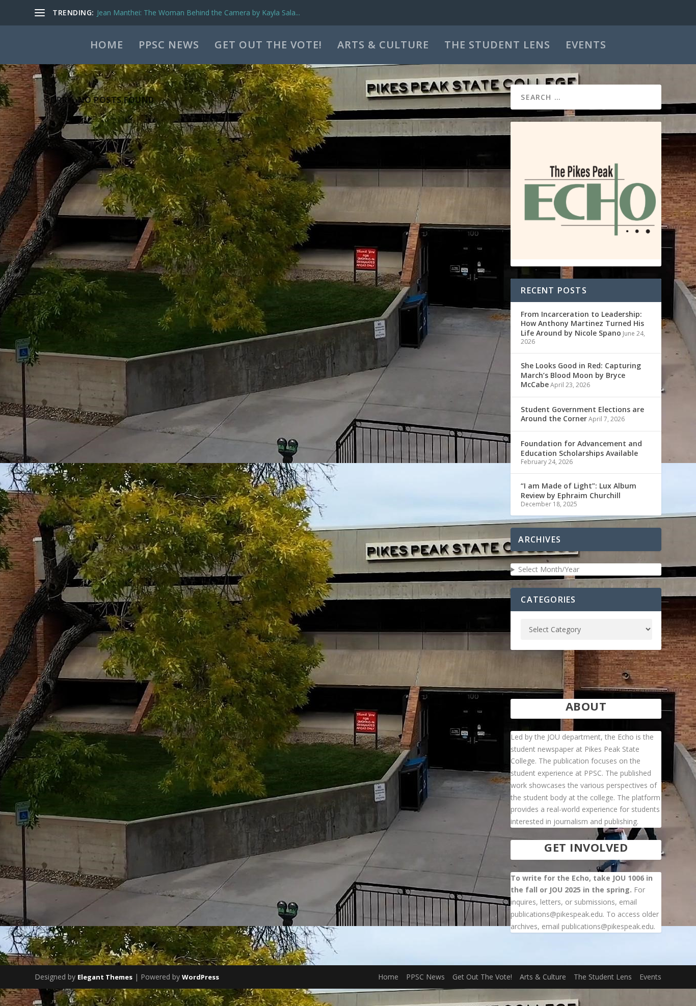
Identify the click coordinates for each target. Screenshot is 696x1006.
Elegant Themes (104, 977)
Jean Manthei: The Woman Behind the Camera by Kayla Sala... (198, 12)
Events (586, 44)
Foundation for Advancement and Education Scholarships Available (581, 448)
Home (106, 44)
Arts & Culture (383, 44)
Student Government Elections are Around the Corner (582, 413)
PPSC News (169, 44)
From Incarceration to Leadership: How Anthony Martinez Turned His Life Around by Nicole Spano (582, 323)
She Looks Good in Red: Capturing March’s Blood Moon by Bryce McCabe (581, 375)
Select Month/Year (548, 569)
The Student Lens (497, 44)
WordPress (200, 977)
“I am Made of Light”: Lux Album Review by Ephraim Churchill (578, 490)
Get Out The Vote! (268, 44)
